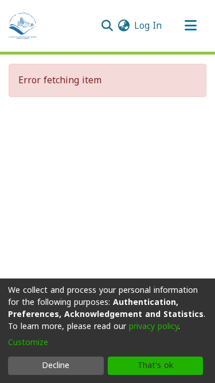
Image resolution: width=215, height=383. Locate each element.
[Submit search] (107, 26)
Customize (28, 342)
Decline (55, 365)
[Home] (23, 25)
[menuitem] (123, 26)
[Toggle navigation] (190, 26)
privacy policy (153, 326)
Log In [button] (148, 25)
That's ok (155, 365)
